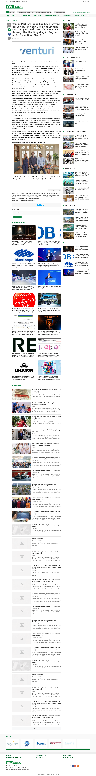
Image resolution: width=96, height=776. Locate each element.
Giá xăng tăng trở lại (37, 538)
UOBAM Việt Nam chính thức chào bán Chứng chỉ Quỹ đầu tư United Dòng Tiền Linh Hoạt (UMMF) (49, 243)
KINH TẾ (33, 447)
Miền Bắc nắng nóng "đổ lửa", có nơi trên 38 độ (82, 188)
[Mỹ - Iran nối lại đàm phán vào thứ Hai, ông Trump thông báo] (21, 434)
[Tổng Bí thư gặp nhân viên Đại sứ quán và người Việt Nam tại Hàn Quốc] (21, 502)
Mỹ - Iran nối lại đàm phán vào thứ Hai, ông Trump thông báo (82, 33)
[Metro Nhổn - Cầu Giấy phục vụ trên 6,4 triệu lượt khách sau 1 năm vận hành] (68, 175)
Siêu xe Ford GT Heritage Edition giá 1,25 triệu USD (46, 470)
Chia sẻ (40, 204)
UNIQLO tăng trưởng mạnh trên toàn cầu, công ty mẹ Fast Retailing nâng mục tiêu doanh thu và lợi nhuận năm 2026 (82, 145)
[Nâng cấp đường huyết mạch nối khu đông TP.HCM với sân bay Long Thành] (21, 489)
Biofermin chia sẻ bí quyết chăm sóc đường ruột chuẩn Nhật (82, 86)
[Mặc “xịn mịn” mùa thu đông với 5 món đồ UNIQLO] (68, 71)
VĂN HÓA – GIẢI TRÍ (71, 168)
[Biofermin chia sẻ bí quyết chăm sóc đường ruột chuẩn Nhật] (68, 87)
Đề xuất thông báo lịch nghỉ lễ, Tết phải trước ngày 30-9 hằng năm (48, 12)
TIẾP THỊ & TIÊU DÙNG (36, 540)
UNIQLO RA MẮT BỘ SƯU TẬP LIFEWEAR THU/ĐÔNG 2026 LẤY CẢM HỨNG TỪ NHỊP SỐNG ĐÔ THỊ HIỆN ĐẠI (82, 78)
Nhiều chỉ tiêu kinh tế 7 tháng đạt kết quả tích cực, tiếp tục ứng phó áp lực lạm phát (82, 197)
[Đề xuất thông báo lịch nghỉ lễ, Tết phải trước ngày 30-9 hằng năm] (21, 421)
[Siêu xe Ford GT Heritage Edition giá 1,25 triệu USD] (21, 475)
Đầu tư (33, 406)
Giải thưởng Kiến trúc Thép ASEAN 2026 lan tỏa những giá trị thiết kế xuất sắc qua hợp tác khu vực (23, 265)
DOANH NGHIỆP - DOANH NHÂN (39, 460)
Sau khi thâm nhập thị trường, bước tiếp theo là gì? (49, 287)
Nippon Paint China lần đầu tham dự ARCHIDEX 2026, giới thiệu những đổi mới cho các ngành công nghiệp (23, 288)
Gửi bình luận (17, 217)
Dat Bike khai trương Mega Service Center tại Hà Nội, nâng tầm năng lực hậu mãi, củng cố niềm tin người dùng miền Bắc (82, 107)
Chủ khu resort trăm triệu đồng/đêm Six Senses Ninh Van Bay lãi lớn (82, 234)
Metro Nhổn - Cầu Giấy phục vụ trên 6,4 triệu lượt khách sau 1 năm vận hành (82, 174)
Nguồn (54, 190)
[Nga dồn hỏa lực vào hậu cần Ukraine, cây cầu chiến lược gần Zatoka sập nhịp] (68, 42)
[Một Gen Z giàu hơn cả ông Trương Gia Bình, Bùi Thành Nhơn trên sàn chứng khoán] (68, 161)
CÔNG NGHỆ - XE (35, 472)
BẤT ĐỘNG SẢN (35, 487)
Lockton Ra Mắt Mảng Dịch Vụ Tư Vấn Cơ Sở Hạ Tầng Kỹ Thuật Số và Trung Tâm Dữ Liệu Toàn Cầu (23, 378)
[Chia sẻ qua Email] (9, 38)
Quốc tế (68, 242)
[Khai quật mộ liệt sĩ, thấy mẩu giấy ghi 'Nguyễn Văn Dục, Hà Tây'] (21, 394)
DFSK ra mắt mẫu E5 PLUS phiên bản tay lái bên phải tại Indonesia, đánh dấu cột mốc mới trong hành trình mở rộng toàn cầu (49, 310)
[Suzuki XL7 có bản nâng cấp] (68, 124)
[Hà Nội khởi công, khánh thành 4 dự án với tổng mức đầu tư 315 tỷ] (21, 556)
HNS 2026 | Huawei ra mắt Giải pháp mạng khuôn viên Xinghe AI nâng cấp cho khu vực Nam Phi (48, 265)
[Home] (9, 29)
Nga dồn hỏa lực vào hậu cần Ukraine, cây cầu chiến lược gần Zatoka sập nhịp (82, 41)
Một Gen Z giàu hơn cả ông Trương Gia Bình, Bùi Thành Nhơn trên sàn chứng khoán (82, 160)
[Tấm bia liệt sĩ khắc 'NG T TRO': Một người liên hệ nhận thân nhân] (21, 761)
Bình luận (8, 25)
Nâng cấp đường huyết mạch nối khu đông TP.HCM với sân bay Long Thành (82, 211)
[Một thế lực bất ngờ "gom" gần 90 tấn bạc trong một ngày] (21, 529)
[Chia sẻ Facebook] (9, 34)
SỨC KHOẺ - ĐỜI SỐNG (37, 393)
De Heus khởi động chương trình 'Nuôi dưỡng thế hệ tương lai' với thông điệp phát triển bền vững (82, 137)
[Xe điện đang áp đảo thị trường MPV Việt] (68, 116)
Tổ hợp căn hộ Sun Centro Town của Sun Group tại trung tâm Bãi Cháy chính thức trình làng (81, 226)
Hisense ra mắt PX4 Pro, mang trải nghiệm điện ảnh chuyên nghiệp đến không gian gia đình (22, 243)
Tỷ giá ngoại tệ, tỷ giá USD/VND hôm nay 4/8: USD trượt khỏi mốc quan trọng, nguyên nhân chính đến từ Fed (46, 567)
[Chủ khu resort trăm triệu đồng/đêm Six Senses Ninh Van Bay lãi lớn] (68, 235)
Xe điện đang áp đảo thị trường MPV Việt (81, 114)
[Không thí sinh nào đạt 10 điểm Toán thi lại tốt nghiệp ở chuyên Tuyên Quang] (68, 50)
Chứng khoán (35, 514)
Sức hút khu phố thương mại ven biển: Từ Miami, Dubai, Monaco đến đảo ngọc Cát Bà (82, 219)
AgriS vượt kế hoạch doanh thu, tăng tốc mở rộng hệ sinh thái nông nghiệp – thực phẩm (81, 182)
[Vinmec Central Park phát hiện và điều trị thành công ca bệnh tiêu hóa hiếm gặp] (21, 448)
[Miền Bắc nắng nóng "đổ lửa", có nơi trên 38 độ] (68, 190)
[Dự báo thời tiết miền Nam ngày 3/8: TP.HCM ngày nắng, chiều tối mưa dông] (21, 747)
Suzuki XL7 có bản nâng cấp (81, 122)
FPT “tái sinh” (36, 769)
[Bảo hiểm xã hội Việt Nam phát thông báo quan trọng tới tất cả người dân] (21, 407)
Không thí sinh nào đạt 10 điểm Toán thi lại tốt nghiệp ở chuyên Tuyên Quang (82, 49)
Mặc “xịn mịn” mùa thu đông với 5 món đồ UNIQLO (81, 70)
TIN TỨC (33, 420)
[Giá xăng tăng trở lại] (21, 543)
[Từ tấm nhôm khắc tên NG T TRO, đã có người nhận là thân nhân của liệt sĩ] (21, 734)
